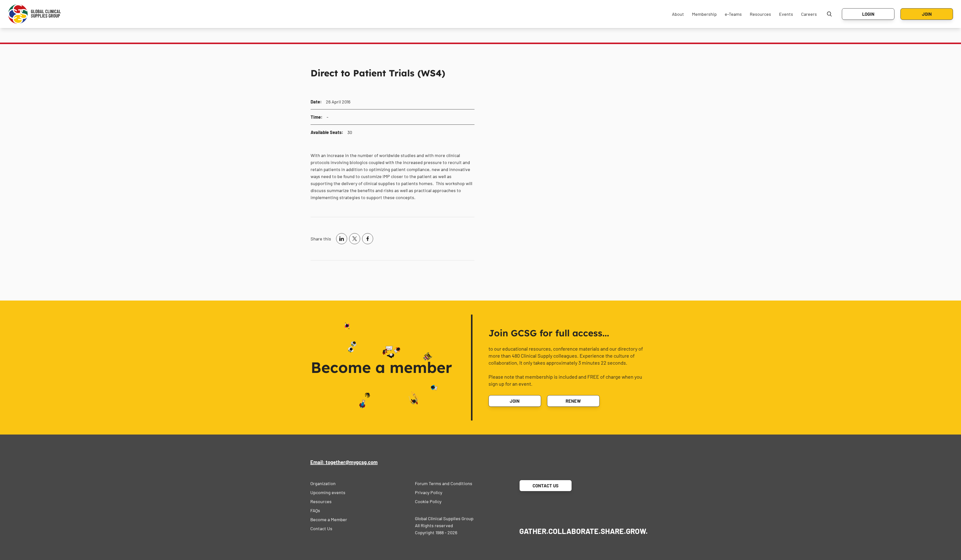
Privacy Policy (428, 492)
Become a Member (328, 519)
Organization (323, 483)
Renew (573, 401)
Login (868, 14)
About (678, 14)
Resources (760, 14)
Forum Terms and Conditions (443, 483)
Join (927, 14)
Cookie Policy (428, 501)
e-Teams (733, 14)
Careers (809, 14)
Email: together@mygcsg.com (344, 462)
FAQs (315, 510)
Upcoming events (327, 492)
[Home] (34, 14)
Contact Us (321, 528)
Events (786, 14)
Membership (704, 14)
